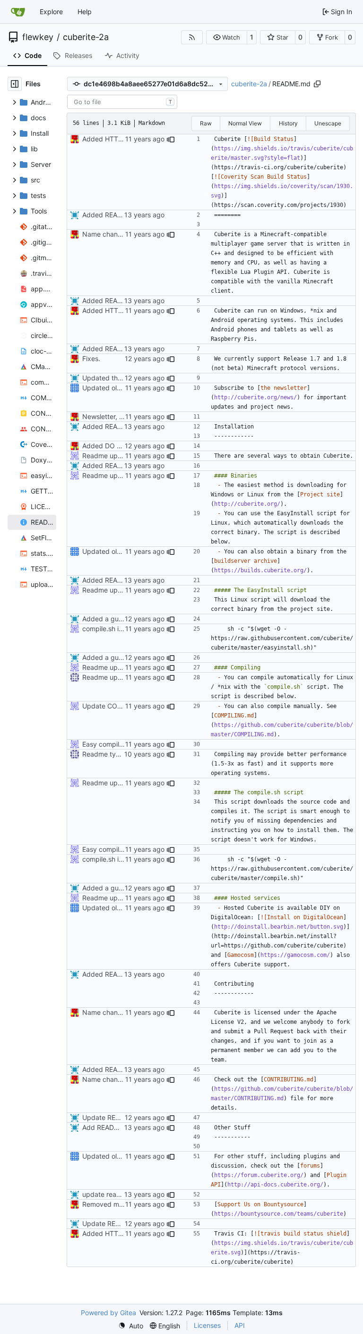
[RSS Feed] (192, 37)
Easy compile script (112, 744)
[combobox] (122, 102)
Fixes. (91, 358)
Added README (106, 215)
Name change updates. (118, 234)
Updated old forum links (119, 388)
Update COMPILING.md (119, 706)
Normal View (245, 123)
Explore (51, 12)
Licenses (207, 1325)
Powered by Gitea (108, 1313)
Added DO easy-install (117, 446)
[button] (226, 37)
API (239, 1325)
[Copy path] (317, 84)
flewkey (37, 37)
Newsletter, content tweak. (123, 416)
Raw (206, 123)
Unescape (327, 123)
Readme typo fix (107, 754)
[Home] (18, 11)
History (288, 123)
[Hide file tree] (15, 84)
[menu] (130, 1326)
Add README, (104, 1127)
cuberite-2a (86, 37)
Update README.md (114, 1117)
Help (85, 12)
